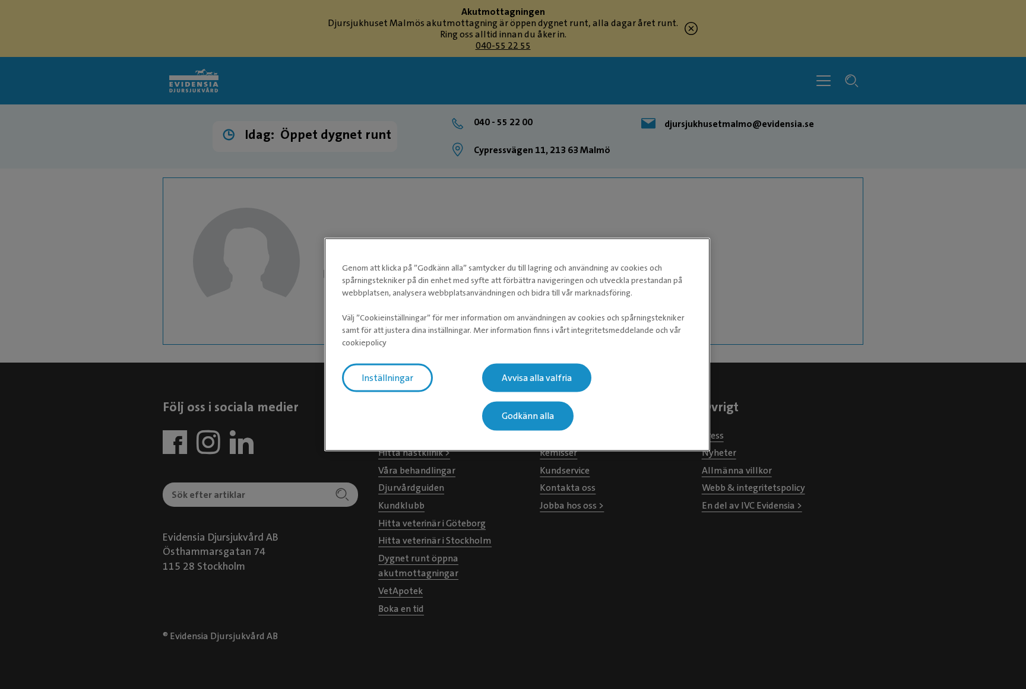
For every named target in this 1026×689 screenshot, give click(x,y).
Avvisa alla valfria (537, 377)
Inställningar (387, 377)
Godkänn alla (528, 416)
